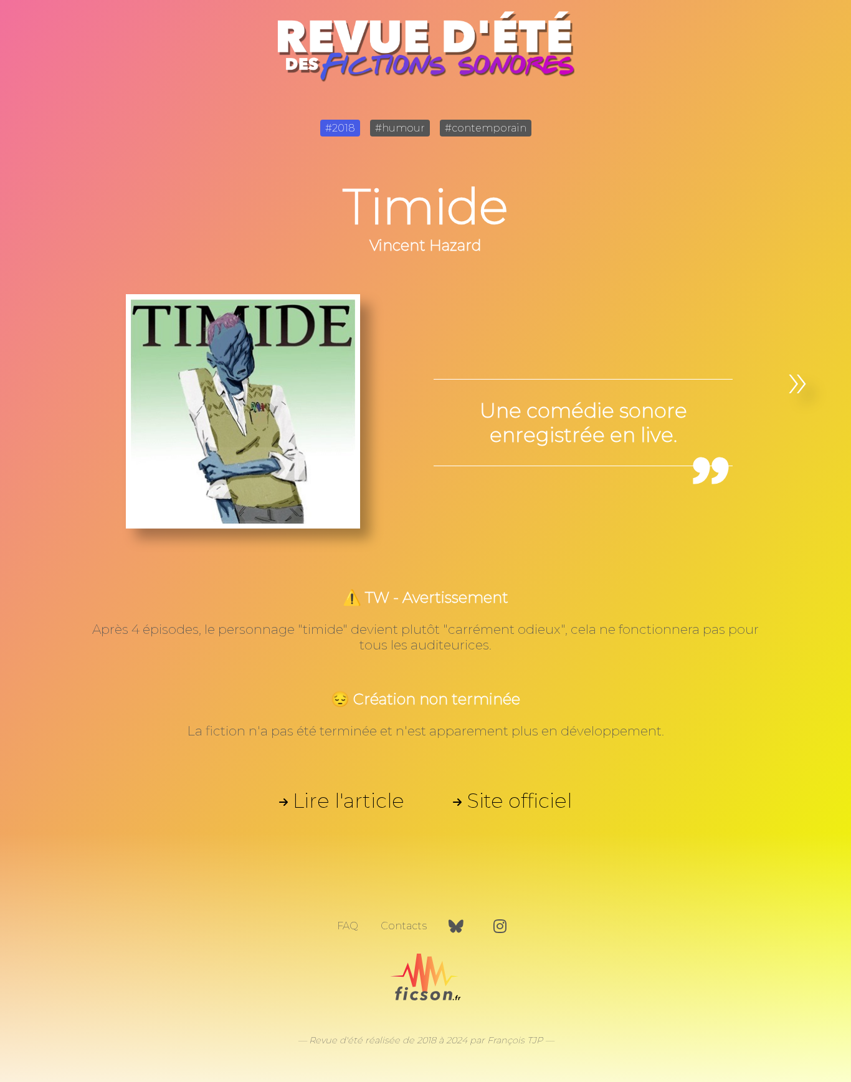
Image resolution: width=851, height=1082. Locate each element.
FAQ (347, 926)
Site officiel (519, 800)
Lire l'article (348, 800)
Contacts (404, 926)
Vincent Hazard (425, 245)
